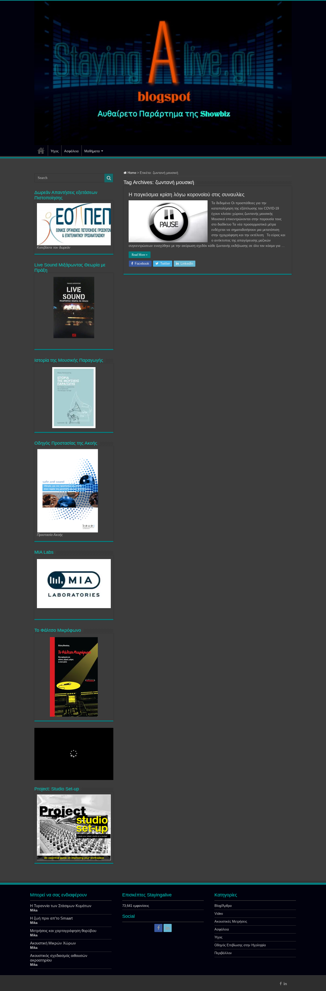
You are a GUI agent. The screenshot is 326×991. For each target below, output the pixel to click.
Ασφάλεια (71, 151)
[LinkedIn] (168, 928)
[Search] (108, 178)
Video (218, 913)
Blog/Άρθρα (223, 906)
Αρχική (41, 150)
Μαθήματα (92, 151)
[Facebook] (158, 928)
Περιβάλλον (223, 953)
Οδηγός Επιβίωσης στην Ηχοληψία (240, 945)
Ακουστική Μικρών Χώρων (53, 943)
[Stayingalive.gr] (163, 73)
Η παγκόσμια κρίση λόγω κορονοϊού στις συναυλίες (186, 194)
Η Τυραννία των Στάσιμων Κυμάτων (60, 906)
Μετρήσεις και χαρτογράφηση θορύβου (63, 930)
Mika (33, 910)
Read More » (139, 255)
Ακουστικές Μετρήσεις (230, 921)
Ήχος (55, 151)
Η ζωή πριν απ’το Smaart (51, 918)
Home (131, 173)
